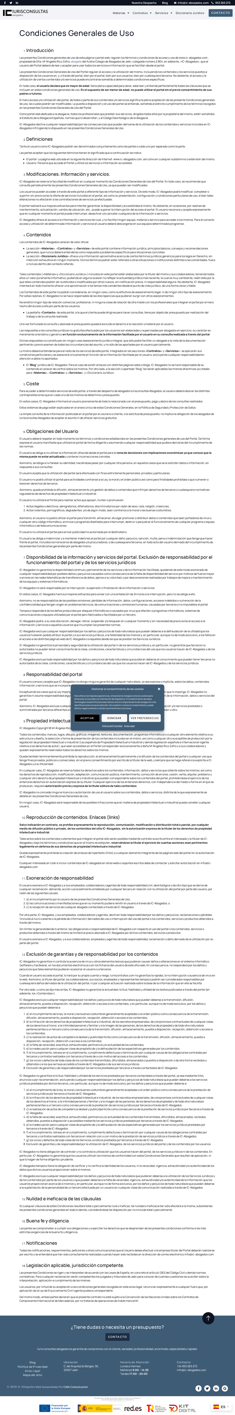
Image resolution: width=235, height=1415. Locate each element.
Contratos (140, 13)
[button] (159, 689)
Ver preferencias (145, 718)
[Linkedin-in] (17, 2)
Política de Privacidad (112, 725)
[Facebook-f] (5, 2)
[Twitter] (11, 2)
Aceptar (87, 718)
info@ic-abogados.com (191, 1370)
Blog (33, 1362)
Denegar (114, 718)
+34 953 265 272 (187, 1366)
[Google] (225, 1388)
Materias (119, 13)
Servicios (161, 13)
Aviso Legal (129, 725)
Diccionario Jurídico (190, 13)
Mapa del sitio (32, 1375)
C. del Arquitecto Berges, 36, (81, 1366)
